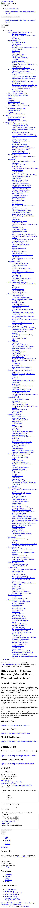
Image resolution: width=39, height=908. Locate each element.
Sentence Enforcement (19, 248)
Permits (14, 474)
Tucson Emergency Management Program (24, 85)
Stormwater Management (19, 624)
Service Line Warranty (19, 80)
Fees (13, 465)
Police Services (16, 494)
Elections (11, 98)
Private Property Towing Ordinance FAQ (24, 86)
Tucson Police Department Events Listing (24, 518)
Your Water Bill (16, 588)
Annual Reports (17, 530)
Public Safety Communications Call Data (24, 544)
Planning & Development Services (22, 73)
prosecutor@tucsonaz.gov (8, 783)
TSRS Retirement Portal (19, 409)
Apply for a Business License (21, 141)
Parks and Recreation (14, 414)
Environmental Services (15, 294)
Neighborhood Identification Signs (22, 629)
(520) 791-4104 (5, 780)
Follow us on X (9, 891)
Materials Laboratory (18, 627)
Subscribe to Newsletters (19, 54)
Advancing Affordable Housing (21, 389)
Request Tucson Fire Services (21, 345)
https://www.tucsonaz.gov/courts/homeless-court (15, 733)
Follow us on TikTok (11, 896)
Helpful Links (16, 219)
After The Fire (16, 353)
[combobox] (10, 17)
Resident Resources (14, 110)
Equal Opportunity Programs (17, 326)
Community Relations (18, 574)
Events (14, 596)
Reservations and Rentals (19, 433)
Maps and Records (17, 610)
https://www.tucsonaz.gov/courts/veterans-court (15, 725)
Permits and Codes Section (20, 630)
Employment (4, 904)
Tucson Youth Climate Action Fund (18, 105)
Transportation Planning (19, 618)
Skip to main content (7, 1)
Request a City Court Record (20, 244)
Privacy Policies (5, 903)
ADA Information (17, 253)
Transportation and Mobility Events (22, 652)
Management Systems (18, 608)
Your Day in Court (17, 193)
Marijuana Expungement (19, 221)
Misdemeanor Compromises (20, 557)
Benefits (14, 408)
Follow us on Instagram (12, 894)
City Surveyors (16, 635)
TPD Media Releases (18, 527)
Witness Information (18, 561)
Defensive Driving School (20, 180)
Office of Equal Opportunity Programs (23, 78)
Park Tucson (16, 612)
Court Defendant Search (19, 231)
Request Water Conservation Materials (23, 578)
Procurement (16, 142)
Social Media (16, 52)
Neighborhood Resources (19, 471)
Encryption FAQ (17, 535)
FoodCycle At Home (18, 301)
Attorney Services (17, 528)
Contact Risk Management (20, 564)
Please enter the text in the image (12, 825)
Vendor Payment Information (20, 132)
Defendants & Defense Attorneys (22, 549)
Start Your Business (18, 289)
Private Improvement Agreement (22, 632)
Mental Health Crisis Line (20, 506)
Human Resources (13, 397)
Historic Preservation (18, 469)
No (9, 799)
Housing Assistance (18, 375)
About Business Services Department (23, 148)
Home (2, 664)
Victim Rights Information (20, 515)
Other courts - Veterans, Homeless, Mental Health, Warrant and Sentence (24, 175)
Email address (5, 809)
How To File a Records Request (21, 210)
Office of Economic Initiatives (21, 71)
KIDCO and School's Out (20, 420)
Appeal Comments (17, 280)
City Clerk (11, 100)
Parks (13, 425)
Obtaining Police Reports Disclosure (23, 559)
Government (8, 30)
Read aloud (5, 823)
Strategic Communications (20, 642)
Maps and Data (16, 440)
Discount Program (17, 448)
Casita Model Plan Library (20, 457)
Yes (9, 795)
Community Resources (19, 496)
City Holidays (16, 401)
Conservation (16, 573)
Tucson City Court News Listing (22, 214)
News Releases (16, 44)
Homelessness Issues (18, 505)
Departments (8, 122)
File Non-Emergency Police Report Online (25, 520)
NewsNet (15, 46)
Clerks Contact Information (20, 263)
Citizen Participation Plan (19, 392)
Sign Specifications (18, 646)
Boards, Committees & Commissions (23, 272)
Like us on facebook (11, 889)
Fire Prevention (16, 343)
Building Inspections (18, 455)
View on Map (5, 867)
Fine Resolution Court (18, 197)
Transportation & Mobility (16, 600)
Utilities (10, 112)
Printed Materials (17, 324)
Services (7, 659)
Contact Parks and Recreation (21, 443)
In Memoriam (16, 363)
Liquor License (16, 273)
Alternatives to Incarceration (20, 183)
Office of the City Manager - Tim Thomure (21, 69)
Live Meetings (16, 39)
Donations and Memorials (20, 435)
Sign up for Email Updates (12, 900)
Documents (15, 379)
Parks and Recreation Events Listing (23, 450)
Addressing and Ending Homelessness (23, 374)
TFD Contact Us (17, 365)
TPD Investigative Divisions (20, 522)
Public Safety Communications (17, 539)
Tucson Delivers (13, 97)
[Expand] (31, 32)
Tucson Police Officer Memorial (21, 510)
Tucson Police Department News (22, 525)
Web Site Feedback (15, 904)
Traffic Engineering (18, 603)
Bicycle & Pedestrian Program (21, 601)
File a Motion (16, 233)
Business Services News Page (21, 153)
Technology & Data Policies (20, 63)
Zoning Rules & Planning (19, 57)
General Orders (16, 503)
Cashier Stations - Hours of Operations (23, 127)
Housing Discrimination (19, 331)
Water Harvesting (17, 641)
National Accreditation (19, 445)
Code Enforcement (17, 460)
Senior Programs (17, 423)
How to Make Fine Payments (21, 212)
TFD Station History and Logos (21, 367)
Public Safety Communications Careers (23, 545)
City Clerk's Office (14, 261)
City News (15, 59)
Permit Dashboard (17, 476)
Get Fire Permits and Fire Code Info (23, 346)
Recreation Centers (17, 426)
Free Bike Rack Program (19, 654)
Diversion (15, 550)
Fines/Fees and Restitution (20, 188)
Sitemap (31, 903)
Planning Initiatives (18, 479)
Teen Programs (16, 421)
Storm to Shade (16, 584)
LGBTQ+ (15, 333)
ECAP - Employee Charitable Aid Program (25, 406)
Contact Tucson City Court (20, 192)
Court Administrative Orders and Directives (25, 168)
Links (14, 491)
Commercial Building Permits (17, 120)
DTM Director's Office (19, 644)
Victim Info (15, 250)
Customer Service (17, 571)
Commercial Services (18, 304)
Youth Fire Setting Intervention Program (24, 358)
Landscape (15, 607)
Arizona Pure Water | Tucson (20, 591)
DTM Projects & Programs (20, 620)
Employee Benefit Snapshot (20, 399)
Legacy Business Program (20, 598)
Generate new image (8, 821)
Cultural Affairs (16, 90)
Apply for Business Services (16, 117)
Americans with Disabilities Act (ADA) (24, 328)
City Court (11, 159)
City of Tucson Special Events (21, 88)
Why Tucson (16, 287)
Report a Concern (17, 634)
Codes (14, 459)
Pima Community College (20, 404)
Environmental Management (20, 297)
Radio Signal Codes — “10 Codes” (22, 508)
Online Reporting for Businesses (22, 516)
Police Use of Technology (20, 532)
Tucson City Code (17, 277)
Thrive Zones (16, 384)
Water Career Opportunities (20, 576)
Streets (14, 622)
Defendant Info (16, 178)
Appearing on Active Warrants (21, 209)
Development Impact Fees (20, 125)
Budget (14, 74)
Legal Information (17, 204)
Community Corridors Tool (20, 462)
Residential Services (18, 295)
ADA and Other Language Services (23, 452)
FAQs (14, 369)
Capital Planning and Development (22, 431)
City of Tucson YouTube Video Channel (24, 76)
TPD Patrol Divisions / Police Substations (24, 489)
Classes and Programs (18, 418)
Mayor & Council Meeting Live (17, 93)
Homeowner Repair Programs (21, 391)
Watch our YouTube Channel (13, 893)
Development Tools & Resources (22, 464)
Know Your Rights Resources (21, 68)
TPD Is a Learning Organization (21, 493)
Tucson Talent (16, 413)
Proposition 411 (16, 647)
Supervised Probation (18, 200)
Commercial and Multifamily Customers (24, 583)
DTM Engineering (17, 605)
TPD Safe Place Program (19, 513)
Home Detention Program (20, 195)
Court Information (17, 171)
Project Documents (17, 649)
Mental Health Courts (18, 199)
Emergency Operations (19, 352)
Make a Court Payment (19, 251)
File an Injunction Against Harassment (23, 234)
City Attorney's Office (14, 154)
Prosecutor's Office (14, 547)
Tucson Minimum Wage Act (20, 149)
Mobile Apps (16, 51)
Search (3, 663)
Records (14, 486)
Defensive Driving (17, 243)
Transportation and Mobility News (22, 651)
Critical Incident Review (19, 499)
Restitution (15, 163)
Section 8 (15, 377)
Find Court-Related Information (21, 185)
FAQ (13, 340)
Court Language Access (19, 173)
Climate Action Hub (18, 61)
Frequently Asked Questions (20, 190)
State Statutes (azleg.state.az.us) (21, 278)
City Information (13, 40)
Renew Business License (19, 139)
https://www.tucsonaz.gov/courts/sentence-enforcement (17, 764)
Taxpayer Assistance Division (21, 146)
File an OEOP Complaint (19, 338)
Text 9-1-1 (15, 542)
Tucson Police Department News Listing (24, 523)
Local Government (14, 102)
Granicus (26, 906)
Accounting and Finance (19, 144)
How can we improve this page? (10, 804)
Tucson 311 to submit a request (26, 857)
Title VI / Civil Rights (18, 625)
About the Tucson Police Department (23, 511)
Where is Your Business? (19, 566)
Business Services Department (17, 124)
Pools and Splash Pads (19, 416)
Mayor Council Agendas (19, 265)
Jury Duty (15, 202)
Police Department (13, 488)
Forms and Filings (17, 227)
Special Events (16, 430)
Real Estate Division (18, 613)
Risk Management (13, 562)
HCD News (15, 372)
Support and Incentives (19, 292)
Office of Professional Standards (21, 533)
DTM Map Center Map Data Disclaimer (24, 637)
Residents (7, 107)
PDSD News (16, 472)
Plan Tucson (16, 477)
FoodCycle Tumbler (18, 302)
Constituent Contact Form (16, 103)
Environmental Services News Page (23, 323)
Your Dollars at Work (18, 590)
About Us (15, 540)
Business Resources (14, 119)
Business (7, 115)
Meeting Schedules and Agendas (18, 95)
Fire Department (13, 341)
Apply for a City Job (18, 56)
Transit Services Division (19, 617)
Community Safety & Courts (16, 108)
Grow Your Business (18, 290)
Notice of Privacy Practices (20, 355)
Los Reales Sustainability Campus (22, 299)
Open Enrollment (17, 411)
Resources (15, 336)
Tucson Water (12, 567)
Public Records (16, 275)
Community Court (17, 222)
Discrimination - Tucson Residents (22, 329)
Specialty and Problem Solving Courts (23, 161)
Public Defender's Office (19, 165)
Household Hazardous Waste (20, 306)
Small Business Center (15, 595)
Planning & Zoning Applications (22, 481)
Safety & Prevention (18, 357)
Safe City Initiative (17, 91)
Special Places (16, 447)
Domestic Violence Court (19, 182)
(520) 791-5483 (16, 782)
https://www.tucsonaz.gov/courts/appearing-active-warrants (18, 756)
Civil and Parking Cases (19, 229)
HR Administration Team (19, 403)
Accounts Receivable (18, 151)
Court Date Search (17, 170)
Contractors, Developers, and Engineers (24, 569)
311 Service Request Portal (16, 114)
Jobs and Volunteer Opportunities (22, 442)
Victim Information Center (20, 556)
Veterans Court (16, 246)
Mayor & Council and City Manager (19, 32)
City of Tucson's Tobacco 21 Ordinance (24, 134)
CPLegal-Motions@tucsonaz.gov (22, 785)
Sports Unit (15, 428)
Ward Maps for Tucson (19, 42)
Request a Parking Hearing (20, 241)
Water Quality (16, 586)
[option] (21, 12)
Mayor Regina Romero (19, 34)
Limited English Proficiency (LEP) (22, 335)
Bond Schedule (16, 166)
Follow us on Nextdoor (11, 898)
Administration (16, 307)
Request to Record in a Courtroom (22, 239)
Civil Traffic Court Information (21, 187)
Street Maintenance (18, 615)
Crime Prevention (17, 498)
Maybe (10, 797)
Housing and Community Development (20, 370)
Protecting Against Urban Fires (21, 593)
